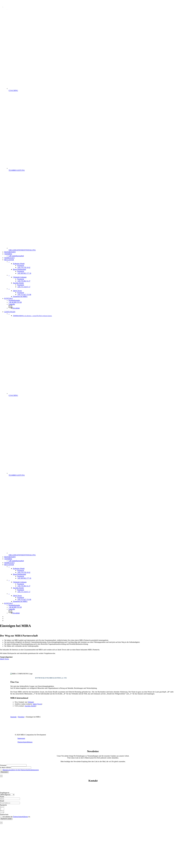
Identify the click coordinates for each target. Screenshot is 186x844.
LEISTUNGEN (9, 312)
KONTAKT (8, 603)
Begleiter (21, 717)
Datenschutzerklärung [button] (25, 742)
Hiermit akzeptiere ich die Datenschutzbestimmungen (21, 770)
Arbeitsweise (32, 316)
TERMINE (8, 559)
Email (2, 801)
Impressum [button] (21, 738)
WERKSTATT (9, 563)
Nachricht (3, 805)
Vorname (3, 765)
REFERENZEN (10, 557)
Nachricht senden (6, 819)
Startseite (13, 717)
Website (30, 702)
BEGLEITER (9, 565)
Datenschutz (4, 814)
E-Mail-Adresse (5, 767)
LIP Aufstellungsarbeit (16, 561)
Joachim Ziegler (30, 706)
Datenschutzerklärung (20, 817)
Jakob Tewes (4, 659)
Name (2, 797)
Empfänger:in (4, 793)
